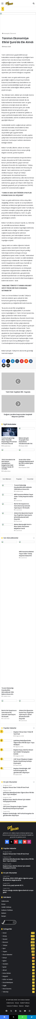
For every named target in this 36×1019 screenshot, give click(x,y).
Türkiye (5, 945)
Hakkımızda (5, 901)
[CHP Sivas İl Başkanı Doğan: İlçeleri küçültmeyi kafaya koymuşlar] (7, 761)
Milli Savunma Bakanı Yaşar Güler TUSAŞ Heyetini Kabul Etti (23, 497)
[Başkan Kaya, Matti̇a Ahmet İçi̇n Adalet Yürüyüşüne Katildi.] (7, 752)
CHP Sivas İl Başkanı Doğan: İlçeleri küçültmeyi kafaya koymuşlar (23, 761)
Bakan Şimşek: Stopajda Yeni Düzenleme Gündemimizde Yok (25, 441)
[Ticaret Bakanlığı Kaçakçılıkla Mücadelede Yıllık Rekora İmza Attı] (7, 487)
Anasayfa (6, 33)
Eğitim (5, 961)
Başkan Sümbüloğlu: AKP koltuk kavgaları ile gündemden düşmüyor (22, 770)
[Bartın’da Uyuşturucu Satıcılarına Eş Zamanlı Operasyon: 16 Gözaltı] (7, 506)
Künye (3, 904)
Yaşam (5, 951)
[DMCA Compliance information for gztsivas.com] (8, 924)
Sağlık (4, 986)
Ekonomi (13, 33)
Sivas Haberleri (7, 955)
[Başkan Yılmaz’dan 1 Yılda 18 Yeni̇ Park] (7, 734)
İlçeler (5, 967)
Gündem (5, 964)
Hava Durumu (7, 989)
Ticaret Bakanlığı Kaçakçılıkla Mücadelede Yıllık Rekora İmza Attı (23, 487)
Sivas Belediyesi (8, 982)
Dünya (5, 958)
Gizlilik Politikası (6, 907)
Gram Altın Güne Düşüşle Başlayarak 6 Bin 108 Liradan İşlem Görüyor (26, 462)
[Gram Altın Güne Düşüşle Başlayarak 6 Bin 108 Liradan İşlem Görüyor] (27, 453)
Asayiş (5, 936)
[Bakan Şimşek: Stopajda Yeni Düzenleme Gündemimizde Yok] (27, 431)
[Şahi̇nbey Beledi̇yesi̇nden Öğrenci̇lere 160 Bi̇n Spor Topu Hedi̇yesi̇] (7, 743)
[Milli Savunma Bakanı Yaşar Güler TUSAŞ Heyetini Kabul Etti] (7, 497)
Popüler (19, 479)
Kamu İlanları (7, 973)
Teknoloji (5, 992)
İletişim (3, 916)
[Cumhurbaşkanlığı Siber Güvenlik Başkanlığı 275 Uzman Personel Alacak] (9, 431)
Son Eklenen (7, 479)
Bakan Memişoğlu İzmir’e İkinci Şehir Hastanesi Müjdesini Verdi (22, 526)
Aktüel (5, 970)
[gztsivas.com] (12, 3)
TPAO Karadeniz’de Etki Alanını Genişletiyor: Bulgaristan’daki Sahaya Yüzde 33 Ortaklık (8, 464)
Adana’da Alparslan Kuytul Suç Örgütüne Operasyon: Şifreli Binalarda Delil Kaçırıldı (23, 516)
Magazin (5, 976)
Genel (4, 933)
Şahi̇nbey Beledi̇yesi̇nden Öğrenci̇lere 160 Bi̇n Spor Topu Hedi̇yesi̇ (24, 743)
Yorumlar (30, 479)
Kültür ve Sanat (7, 979)
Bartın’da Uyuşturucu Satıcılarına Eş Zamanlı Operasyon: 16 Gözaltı (22, 506)
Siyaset (5, 939)
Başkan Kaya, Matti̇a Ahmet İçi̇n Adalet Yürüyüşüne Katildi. (23, 752)
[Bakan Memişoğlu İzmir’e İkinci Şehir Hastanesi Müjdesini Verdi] (7, 527)
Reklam (3, 913)
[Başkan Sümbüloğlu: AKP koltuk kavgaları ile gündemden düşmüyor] (7, 771)
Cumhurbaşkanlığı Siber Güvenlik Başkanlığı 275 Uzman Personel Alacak (9, 441)
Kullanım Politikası (7, 910)
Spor (4, 948)
